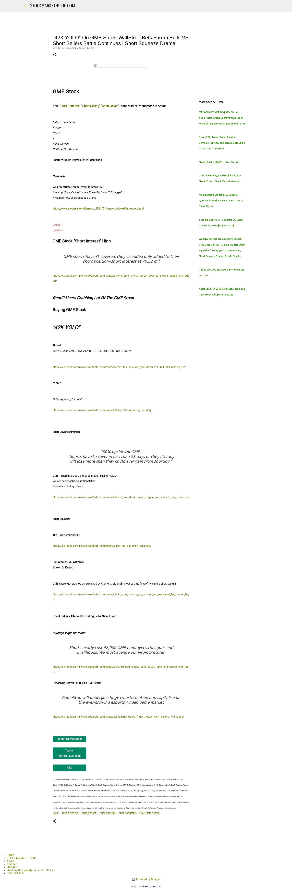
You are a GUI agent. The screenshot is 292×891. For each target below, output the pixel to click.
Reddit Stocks (70, 813)
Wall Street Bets (149, 813)
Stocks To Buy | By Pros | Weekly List (219, 162)
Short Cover (110, 106)
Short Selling (90, 106)
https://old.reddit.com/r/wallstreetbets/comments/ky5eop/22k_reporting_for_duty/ (103, 410)
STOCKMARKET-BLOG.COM (52, 6)
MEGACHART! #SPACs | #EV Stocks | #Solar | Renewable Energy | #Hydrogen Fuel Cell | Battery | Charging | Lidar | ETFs (222, 118)
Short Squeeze (70, 106)
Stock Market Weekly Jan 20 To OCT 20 (31, 870)
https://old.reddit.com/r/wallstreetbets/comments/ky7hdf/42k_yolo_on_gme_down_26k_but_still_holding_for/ (119, 367)
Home (10, 854)
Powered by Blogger (148, 879)
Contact (12, 864)
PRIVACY (12, 867)
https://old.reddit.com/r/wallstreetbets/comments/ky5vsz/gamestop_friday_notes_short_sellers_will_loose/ (118, 716)
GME (56, 813)
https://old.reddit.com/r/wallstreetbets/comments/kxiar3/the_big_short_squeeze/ (102, 545)
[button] (55, 55)
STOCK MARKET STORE (21, 857)
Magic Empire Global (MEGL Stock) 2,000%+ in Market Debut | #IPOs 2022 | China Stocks (221, 200)
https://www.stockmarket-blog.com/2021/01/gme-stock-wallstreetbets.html (98, 208)
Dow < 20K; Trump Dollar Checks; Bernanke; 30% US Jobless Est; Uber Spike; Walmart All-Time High (222, 143)
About (10, 860)
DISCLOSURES (15, 873)
